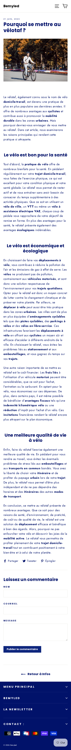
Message (10, 620)
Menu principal (19, 687)
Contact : (13, 724)
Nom (6, 587)
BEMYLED (11, 698)
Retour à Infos (38, 674)
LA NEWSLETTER (18, 709)
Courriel (10, 604)
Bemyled (11, 6)
